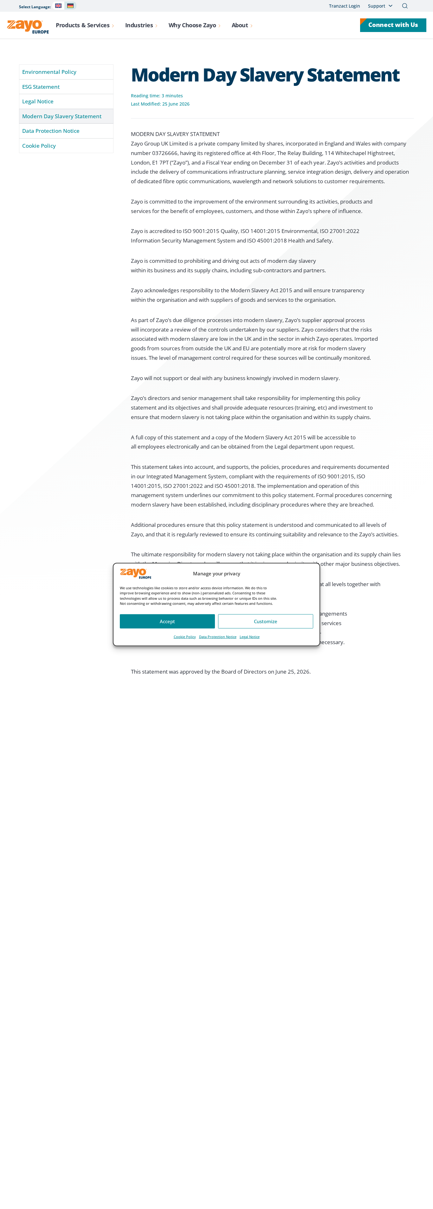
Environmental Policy (49, 71)
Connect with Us (393, 25)
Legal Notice (250, 636)
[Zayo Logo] (28, 27)
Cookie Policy (185, 636)
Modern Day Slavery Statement (61, 116)
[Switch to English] (58, 6)
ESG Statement (41, 86)
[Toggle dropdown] (112, 25)
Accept (167, 621)
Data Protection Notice (217, 636)
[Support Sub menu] (390, 5)
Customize (265, 621)
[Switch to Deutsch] (70, 6)
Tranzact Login (344, 6)
